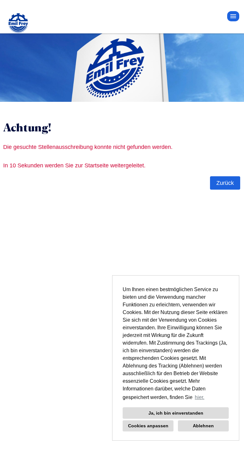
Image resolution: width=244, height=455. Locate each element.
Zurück (225, 183)
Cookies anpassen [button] (148, 425)
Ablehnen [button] (203, 425)
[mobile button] (233, 16)
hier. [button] (199, 397)
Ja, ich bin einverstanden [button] (175, 413)
